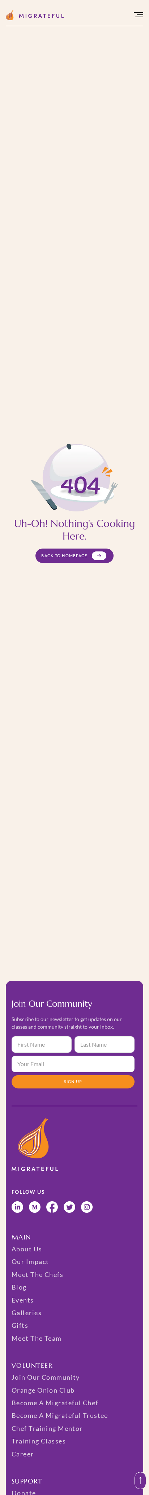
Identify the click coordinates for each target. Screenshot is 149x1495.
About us (27, 1249)
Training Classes (39, 1441)
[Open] (138, 15)
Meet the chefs (37, 1274)
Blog (19, 1287)
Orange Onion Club (43, 1390)
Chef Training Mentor (47, 1428)
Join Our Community (46, 1377)
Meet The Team (37, 1338)
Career (23, 1454)
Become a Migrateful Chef (55, 1403)
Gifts (20, 1325)
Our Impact (30, 1261)
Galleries (27, 1313)
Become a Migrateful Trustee (60, 1415)
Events (23, 1300)
